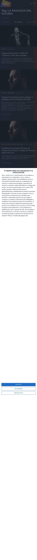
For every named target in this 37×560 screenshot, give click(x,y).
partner (12, 175)
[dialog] (18, 364)
